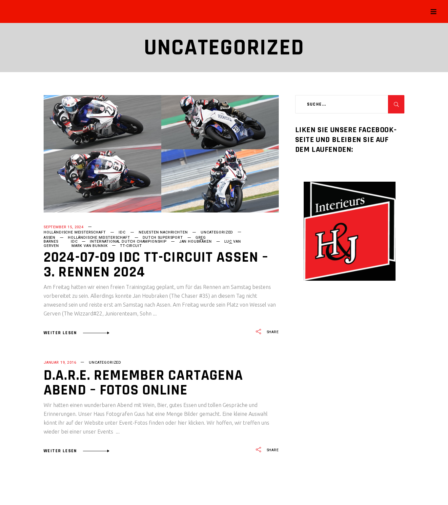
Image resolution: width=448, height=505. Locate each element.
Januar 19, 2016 (60, 362)
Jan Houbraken (195, 241)
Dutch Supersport (163, 237)
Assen (49, 237)
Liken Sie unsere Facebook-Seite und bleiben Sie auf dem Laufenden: (346, 139)
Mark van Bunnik (89, 246)
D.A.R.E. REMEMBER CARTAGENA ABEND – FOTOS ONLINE (143, 383)
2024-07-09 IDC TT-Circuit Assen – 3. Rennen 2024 (156, 265)
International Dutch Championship (128, 241)
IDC (122, 232)
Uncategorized (217, 232)
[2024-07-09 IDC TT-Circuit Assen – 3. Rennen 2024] (161, 153)
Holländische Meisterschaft (75, 232)
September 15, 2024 (64, 227)
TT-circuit (131, 246)
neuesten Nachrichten (163, 232)
